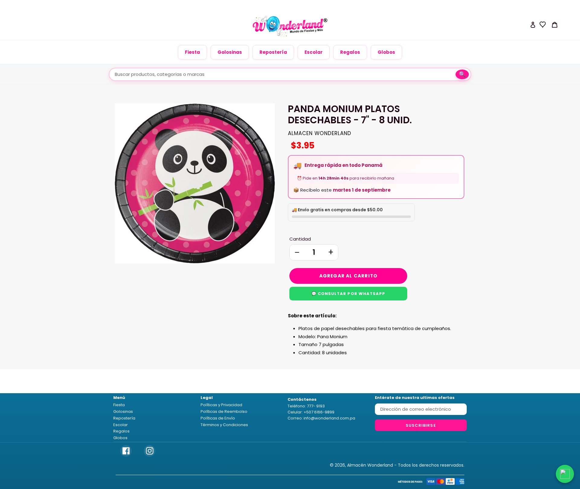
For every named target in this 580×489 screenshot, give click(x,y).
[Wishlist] (542, 24)
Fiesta (192, 52)
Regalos (350, 52)
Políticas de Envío (218, 418)
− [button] (297, 252)
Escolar (313, 52)
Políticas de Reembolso (224, 411)
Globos (386, 52)
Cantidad (300, 239)
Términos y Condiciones (224, 425)
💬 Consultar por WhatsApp (348, 293)
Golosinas (230, 52)
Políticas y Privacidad (221, 405)
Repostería (273, 52)
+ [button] (331, 252)
